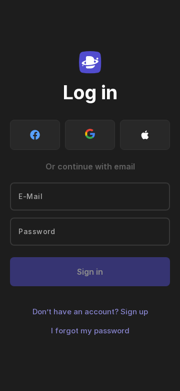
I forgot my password (90, 330)
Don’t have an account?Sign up (90, 311)
